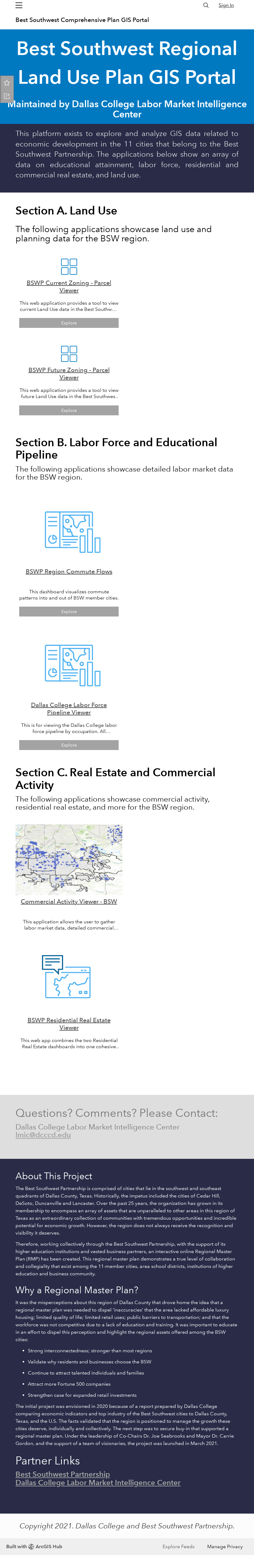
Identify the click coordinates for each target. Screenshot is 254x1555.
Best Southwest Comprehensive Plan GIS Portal (82, 19)
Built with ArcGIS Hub (34, 1546)
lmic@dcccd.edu (43, 1134)
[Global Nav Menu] (19, 5)
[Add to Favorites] (7, 82)
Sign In (226, 5)
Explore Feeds (179, 1546)
